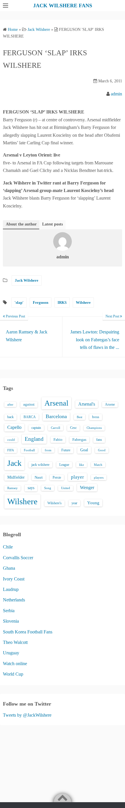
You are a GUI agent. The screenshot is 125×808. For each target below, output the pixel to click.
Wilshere (83, 302)
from (48, 450)
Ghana (9, 568)
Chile (8, 546)
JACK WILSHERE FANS (62, 5)
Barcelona (56, 416)
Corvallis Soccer (18, 557)
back (10, 417)
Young (93, 502)
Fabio (58, 439)
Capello (14, 427)
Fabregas (79, 440)
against (29, 404)
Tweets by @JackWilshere (27, 715)
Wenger (87, 487)
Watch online (15, 663)
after (10, 404)
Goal (84, 449)
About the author (21, 224)
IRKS (62, 302)
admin (116, 93)
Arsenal (56, 403)
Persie (57, 477)
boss (95, 417)
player (77, 477)
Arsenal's (86, 404)
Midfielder (16, 477)
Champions (94, 427)
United (65, 488)
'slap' (19, 302)
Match (98, 464)
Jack (14, 463)
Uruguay (11, 652)
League (64, 465)
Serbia (9, 610)
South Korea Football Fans (27, 631)
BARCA (30, 417)
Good (102, 450)
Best (79, 417)
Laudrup (11, 589)
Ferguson (40, 302)
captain (36, 428)
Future (65, 450)
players (98, 477)
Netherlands (14, 599)
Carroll (55, 427)
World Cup (13, 674)
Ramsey (12, 488)
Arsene (110, 404)
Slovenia (11, 621)
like (81, 464)
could (11, 439)
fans (99, 440)
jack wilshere (40, 465)
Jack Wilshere (26, 280)
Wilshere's (54, 503)
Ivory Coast (13, 578)
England (34, 439)
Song (47, 488)
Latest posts (52, 224)
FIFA (10, 450)
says (31, 488)
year (74, 503)
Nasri (39, 477)
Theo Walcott (15, 642)
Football (29, 450)
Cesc (73, 428)
